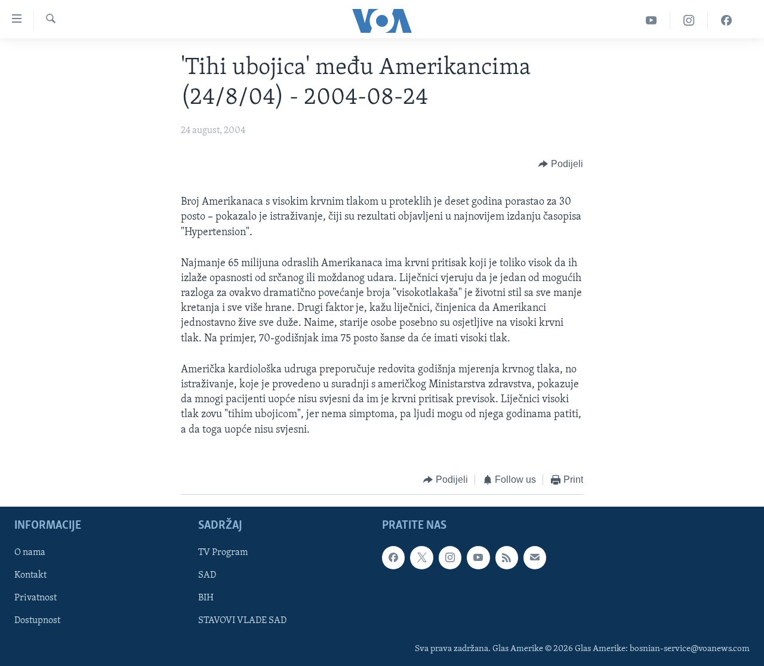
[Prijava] (534, 558)
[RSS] (506, 558)
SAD (207, 576)
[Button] (560, 164)
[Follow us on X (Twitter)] (421, 558)
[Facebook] (726, 20)
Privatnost (35, 598)
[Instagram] (689, 20)
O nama (29, 553)
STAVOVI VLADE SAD (242, 621)
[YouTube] (651, 20)
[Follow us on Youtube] (478, 558)
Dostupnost (37, 621)
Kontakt (30, 576)
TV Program (223, 553)
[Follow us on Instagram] (450, 558)
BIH (206, 598)
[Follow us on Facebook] (393, 558)
